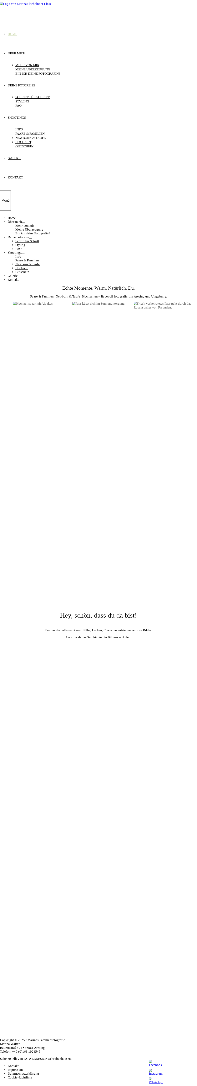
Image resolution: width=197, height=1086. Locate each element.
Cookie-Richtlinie (20, 1077)
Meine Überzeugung (32, 69)
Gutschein (24, 146)
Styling (22, 101)
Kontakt (15, 177)
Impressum (15, 1070)
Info (19, 129)
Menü (5, 200)
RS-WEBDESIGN (36, 1059)
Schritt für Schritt (32, 97)
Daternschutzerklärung (23, 1073)
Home (12, 34)
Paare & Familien (30, 133)
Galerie (14, 158)
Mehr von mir (27, 65)
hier (52, 650)
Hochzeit (23, 142)
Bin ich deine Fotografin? (37, 73)
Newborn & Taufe (30, 138)
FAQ (18, 105)
